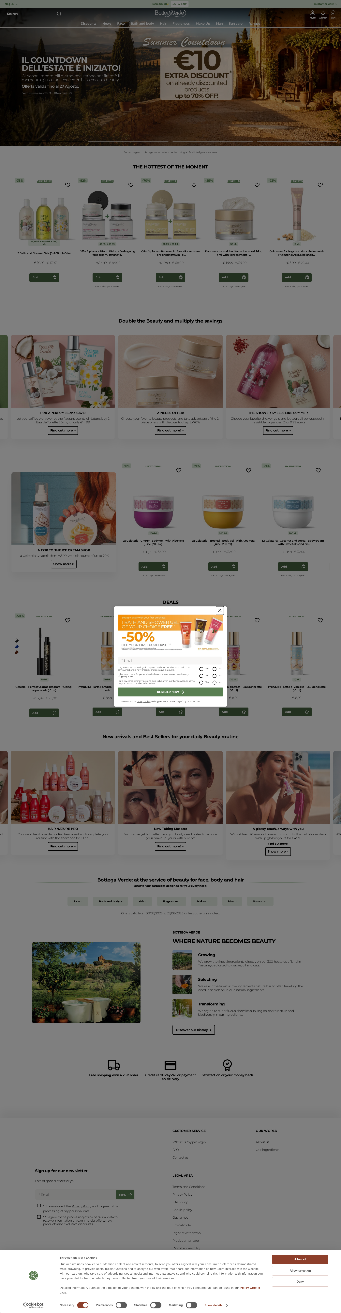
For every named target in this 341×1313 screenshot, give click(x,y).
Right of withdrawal (186, 1233)
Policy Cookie (250, 1287)
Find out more (35, 95)
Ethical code (181, 1225)
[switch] (121, 1305)
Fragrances (170, 901)
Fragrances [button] (181, 23)
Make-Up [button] (203, 23)
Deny (300, 1281)
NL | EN (10, 4)
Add (35, 277)
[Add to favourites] (67, 185)
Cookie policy (182, 1210)
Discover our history (192, 1030)
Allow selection (300, 1270)
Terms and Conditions (188, 1187)
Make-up (203, 901)
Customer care (324, 4)
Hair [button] (163, 23)
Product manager (185, 1240)
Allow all (300, 1259)
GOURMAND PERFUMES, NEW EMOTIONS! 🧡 (71, 61)
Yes (207, 668)
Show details (213, 1305)
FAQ (175, 1150)
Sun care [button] (236, 23)
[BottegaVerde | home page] (170, 14)
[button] (44, 141)
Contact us (180, 1157)
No (219, 668)
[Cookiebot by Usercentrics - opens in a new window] (33, 1305)
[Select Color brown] (17, 652)
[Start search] (59, 14)
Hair (141, 901)
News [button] (106, 23)
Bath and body (109, 901)
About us (262, 1142)
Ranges (254, 23)
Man (231, 901)
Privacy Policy (143, 701)
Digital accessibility (186, 1248)
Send (122, 1194)
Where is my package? (189, 1142)
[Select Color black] (17, 641)
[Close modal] (220, 610)
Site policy (179, 1202)
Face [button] (121, 23)
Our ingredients (267, 1150)
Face (76, 901)
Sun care (259, 901)
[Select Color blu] (17, 646)
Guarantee (180, 1217)
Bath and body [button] (142, 23)
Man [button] (219, 23)
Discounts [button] (88, 23)
